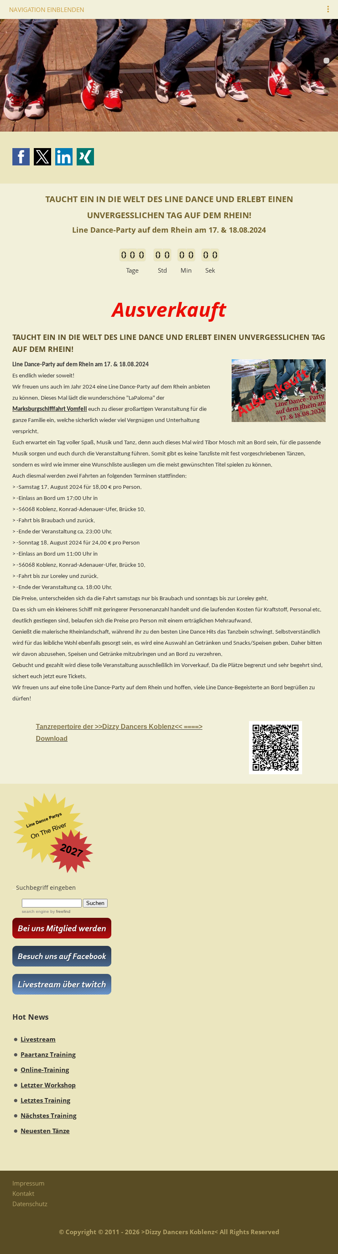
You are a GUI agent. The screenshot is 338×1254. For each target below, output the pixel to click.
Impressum (28, 1183)
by (59, 911)
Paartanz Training (48, 1054)
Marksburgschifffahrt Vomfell (49, 409)
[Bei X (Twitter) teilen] (42, 156)
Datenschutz (29, 1204)
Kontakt (23, 1193)
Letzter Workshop (48, 1085)
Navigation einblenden (46, 9)
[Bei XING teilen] (85, 156)
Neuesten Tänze (45, 1131)
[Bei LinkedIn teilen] (64, 156)
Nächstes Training (48, 1115)
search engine (35, 911)
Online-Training (45, 1069)
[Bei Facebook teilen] (21, 156)
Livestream (38, 1039)
